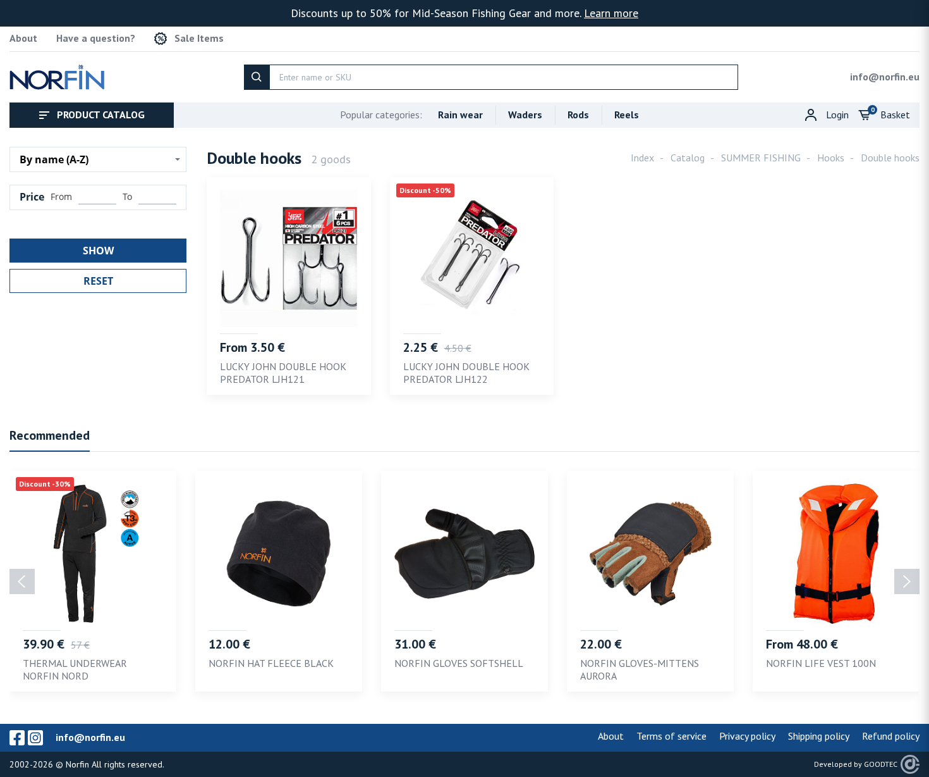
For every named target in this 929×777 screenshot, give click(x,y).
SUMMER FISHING (761, 157)
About (23, 38)
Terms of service (671, 736)
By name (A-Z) (54, 159)
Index (642, 157)
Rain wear (460, 114)
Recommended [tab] (49, 435)
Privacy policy (747, 736)
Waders (525, 114)
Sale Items (199, 38)
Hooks (830, 157)
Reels (626, 114)
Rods (578, 114)
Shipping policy (818, 736)
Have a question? (95, 38)
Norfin (77, 764)
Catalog (688, 157)
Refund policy (891, 736)
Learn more (611, 13)
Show (98, 251)
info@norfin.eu (885, 76)
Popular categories (381, 114)
